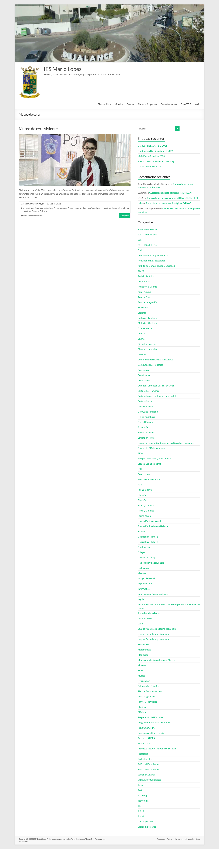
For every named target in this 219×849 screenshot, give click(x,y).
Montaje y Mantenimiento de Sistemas (157, 660)
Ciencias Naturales (147, 349)
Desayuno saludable (148, 411)
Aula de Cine (144, 297)
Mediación (143, 654)
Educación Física (146, 432)
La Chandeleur (145, 618)
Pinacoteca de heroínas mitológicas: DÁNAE (168, 203)
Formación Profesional (149, 521)
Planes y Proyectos (147, 104)
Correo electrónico (192, 839)
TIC (139, 805)
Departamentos (169, 104)
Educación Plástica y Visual (151, 448)
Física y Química (146, 505)
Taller (140, 785)
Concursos (143, 369)
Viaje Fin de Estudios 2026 (151, 156)
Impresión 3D (145, 583)
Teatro (141, 790)
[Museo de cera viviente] (75, 135)
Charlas (142, 338)
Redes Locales (145, 758)
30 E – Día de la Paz (147, 244)
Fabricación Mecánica (149, 479)
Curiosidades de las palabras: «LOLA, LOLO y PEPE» (173, 197)
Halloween (143, 567)
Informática (144, 588)
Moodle (119, 104)
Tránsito (142, 811)
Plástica (142, 706)
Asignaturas (28, 208)
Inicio (197, 104)
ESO (140, 468)
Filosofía (142, 494)
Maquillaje (143, 644)
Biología (142, 312)
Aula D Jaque (144, 291)
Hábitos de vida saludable (151, 562)
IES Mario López (63, 69)
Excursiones (144, 474)
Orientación (144, 680)
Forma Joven (144, 515)
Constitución (144, 375)
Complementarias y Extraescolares (51, 208)
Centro (130, 104)
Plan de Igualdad (146, 696)
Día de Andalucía (146, 416)
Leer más (125, 215)
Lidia (140, 203)
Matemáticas (144, 649)
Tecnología (143, 795)
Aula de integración (147, 302)
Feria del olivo (145, 489)
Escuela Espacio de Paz (149, 463)
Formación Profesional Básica (153, 526)
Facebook (161, 839)
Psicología (143, 753)
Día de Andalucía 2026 (149, 166)
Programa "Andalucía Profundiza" (155, 722)
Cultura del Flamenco (149, 390)
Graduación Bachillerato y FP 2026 (155, 150)
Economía (143, 427)
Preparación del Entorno (150, 717)
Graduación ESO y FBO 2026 (152, 145)
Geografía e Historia (148, 536)
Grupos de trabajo (147, 557)
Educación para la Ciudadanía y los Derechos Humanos (166, 442)
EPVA (141, 453)
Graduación (144, 547)
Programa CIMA (146, 727)
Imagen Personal (146, 578)
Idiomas (142, 573)
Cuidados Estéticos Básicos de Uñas (156, 385)
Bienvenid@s (104, 104)
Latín (140, 623)
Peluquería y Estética (148, 686)
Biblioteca (143, 307)
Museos (142, 665)
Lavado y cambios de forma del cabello (157, 628)
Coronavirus (144, 380)
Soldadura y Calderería (149, 779)
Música (141, 670)
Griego (141, 552)
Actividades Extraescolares (151, 260)
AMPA (141, 271)
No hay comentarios (32, 215)
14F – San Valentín (147, 229)
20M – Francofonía (147, 234)
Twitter (170, 839)
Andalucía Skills (146, 276)
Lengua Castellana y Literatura (97, 208)
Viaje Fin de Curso (147, 826)
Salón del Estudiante (148, 764)
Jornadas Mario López (149, 613)
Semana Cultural (39, 211)
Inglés (141, 599)
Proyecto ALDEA (146, 738)
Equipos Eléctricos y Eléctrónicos (154, 458)
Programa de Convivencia (151, 732)
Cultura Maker (145, 401)
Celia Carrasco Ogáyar (33, 203)
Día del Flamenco (146, 422)
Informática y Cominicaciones (153, 593)
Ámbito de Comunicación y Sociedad (156, 265)
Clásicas (142, 354)
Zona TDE (186, 104)
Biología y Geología (147, 317)
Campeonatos (145, 328)
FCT (140, 484)
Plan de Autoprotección (150, 691)
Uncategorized (145, 821)
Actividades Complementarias (153, 255)
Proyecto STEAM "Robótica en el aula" (157, 748)
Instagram (179, 839)
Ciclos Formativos (147, 343)
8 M (140, 250)
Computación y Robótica (150, 364)
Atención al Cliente (147, 286)
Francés (142, 531)
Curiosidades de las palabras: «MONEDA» (170, 192)
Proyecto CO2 (145, 743)
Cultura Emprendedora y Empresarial (157, 396)
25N (140, 239)
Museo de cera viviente (38, 128)
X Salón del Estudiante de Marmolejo (156, 161)
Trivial (141, 816)
